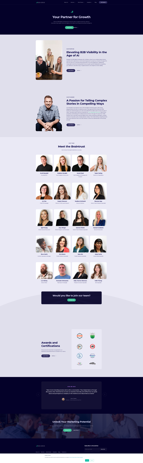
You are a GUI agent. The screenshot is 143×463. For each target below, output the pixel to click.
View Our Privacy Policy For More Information (76, 457)
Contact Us (71, 300)
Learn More (69, 27)
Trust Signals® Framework (94, 112)
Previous (38, 394)
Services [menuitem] (72, 2)
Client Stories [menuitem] (80, 2)
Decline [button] (92, 460)
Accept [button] (87, 460)
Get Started (103, 2)
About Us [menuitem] (66, 2)
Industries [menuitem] (89, 2)
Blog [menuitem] (96, 2)
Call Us (75, 27)
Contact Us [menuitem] (64, 452)
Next (105, 394)
